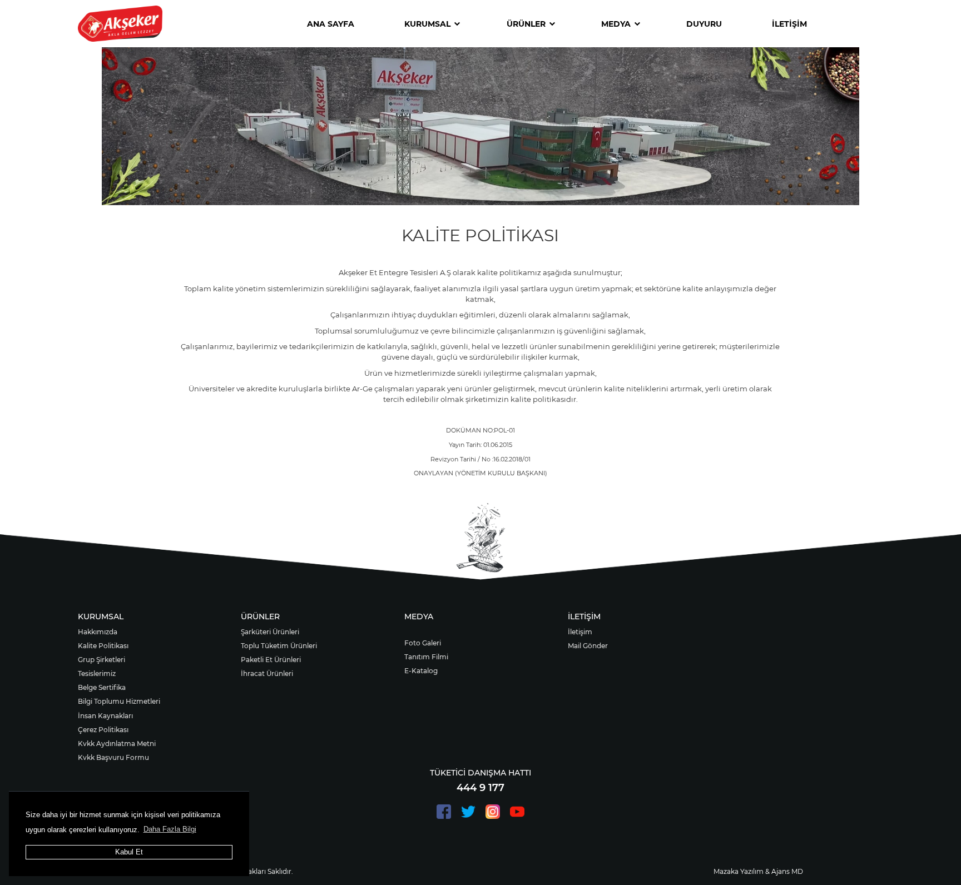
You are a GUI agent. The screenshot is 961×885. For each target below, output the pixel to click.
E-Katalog (421, 671)
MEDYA (616, 24)
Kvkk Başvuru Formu (113, 757)
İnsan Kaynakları (105, 716)
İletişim (580, 632)
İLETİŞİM (789, 24)
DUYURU (704, 24)
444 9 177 (480, 788)
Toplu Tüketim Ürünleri (279, 646)
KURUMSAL (427, 24)
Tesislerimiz (97, 673)
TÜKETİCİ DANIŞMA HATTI (480, 773)
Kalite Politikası (103, 646)
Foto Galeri (422, 643)
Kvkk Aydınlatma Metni (117, 743)
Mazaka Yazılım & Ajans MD (758, 871)
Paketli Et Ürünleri (271, 659)
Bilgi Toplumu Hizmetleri (119, 701)
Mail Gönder (588, 646)
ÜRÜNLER (526, 24)
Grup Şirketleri (101, 659)
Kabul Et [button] (129, 852)
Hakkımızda (97, 632)
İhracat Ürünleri (267, 673)
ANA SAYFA (330, 24)
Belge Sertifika (102, 687)
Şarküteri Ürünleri (270, 632)
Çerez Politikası (103, 729)
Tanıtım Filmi (426, 657)
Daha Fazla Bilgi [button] (169, 829)
